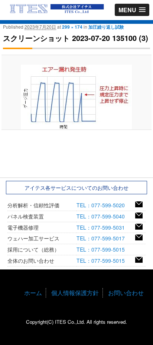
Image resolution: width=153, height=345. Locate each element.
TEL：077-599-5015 (103, 249)
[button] (132, 10)
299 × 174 (72, 26)
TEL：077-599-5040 (103, 216)
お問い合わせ (126, 292)
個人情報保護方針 (75, 292)
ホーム (33, 292)
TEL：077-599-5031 (103, 227)
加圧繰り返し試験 (106, 26)
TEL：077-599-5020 (103, 205)
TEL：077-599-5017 (103, 238)
